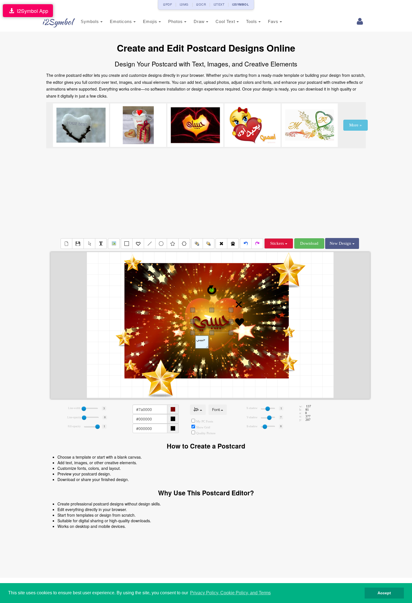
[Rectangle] (127, 243)
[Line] (150, 243)
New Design (341, 243)
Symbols (90, 21)
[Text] (101, 243)
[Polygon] (184, 243)
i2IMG (184, 4)
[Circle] (161, 243)
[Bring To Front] (208, 243)
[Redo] (257, 243)
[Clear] (66, 243)
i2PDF (167, 4)
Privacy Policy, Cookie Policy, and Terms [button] (230, 592)
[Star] (173, 243)
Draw (200, 21)
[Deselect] (89, 243)
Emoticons (121, 21)
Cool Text (226, 21)
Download (309, 243)
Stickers (277, 243)
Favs (274, 21)
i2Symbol (57, 21)
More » (355, 125)
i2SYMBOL (240, 4)
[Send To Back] (197, 243)
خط (197, 409)
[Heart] (138, 243)
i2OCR (201, 4)
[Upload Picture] (114, 243)
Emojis (151, 21)
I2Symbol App (31, 10)
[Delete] (221, 243)
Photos (176, 21)
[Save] (78, 243)
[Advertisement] (206, 193)
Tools (252, 21)
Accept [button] (384, 593)
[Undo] (246, 243)
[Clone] (233, 243)
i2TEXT (219, 4)
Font (216, 409)
